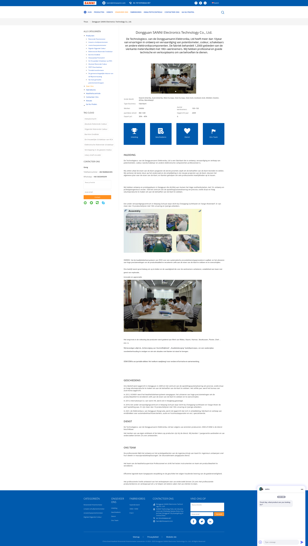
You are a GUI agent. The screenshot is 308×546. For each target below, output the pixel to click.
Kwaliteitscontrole (153, 12)
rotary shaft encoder (93, 155)
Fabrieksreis (135, 12)
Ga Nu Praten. (188, 12)
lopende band (135, 505)
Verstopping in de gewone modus (98, 150)
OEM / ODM (134, 509)
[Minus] (302, 489)
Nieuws (89, 100)
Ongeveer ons (121, 12)
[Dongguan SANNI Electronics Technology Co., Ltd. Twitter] (201, 3)
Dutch (216, 3)
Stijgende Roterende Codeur (96, 129)
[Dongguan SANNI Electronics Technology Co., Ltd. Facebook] (196, 3)
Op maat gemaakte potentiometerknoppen (96, 81)
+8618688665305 (105, 172)
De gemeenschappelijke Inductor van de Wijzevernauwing (100, 75)
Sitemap (136, 537)
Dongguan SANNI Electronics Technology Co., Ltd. (112, 22)
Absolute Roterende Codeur (97, 64)
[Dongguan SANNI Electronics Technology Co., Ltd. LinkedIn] (206, 3)
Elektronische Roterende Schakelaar (100, 52)
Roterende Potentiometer (96, 39)
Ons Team (114, 520)
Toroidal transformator (96, 70)
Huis (90, 12)
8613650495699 (100, 177)
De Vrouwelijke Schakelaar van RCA (100, 61)
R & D (131, 513)
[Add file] (260, 542)
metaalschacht (90, 119)
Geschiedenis (116, 512)
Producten (99, 12)
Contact (97, 197)
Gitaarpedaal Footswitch (96, 58)
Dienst (113, 516)
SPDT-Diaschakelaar (95, 67)
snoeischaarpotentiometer (97, 45)
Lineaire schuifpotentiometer (98, 42)
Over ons (90, 86)
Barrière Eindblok (94, 55)
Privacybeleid (152, 537)
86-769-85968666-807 (141, 3)
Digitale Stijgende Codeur (97, 48)
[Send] (302, 542)
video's (109, 12)
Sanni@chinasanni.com (116, 3)
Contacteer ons (172, 12)
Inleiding (114, 508)
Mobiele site (171, 537)
